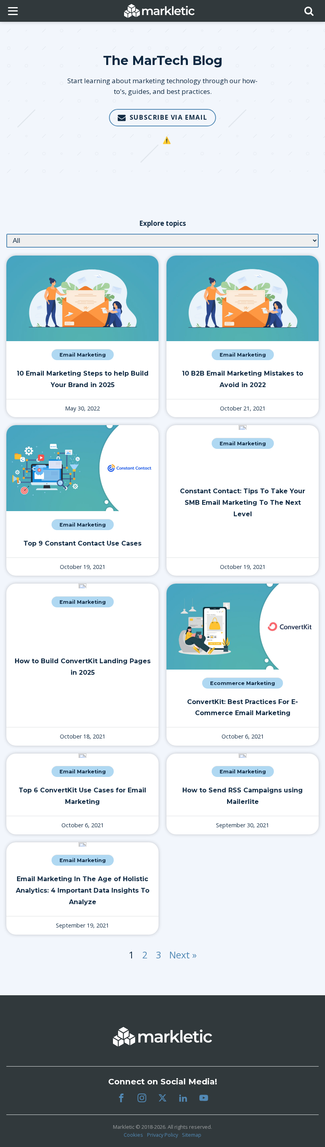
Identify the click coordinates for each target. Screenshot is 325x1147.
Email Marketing (82, 355)
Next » (183, 955)
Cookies (133, 1134)
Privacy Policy (162, 1134)
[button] (162, 117)
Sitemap (191, 1134)
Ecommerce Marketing (242, 683)
